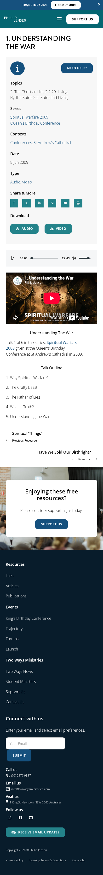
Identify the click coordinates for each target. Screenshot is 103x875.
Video (27, 182)
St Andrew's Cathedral (52, 142)
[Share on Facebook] (14, 203)
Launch (12, 649)
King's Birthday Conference (28, 618)
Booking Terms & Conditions (48, 860)
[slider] (44, 258)
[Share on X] (26, 203)
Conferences (21, 142)
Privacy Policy (14, 860)
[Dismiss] (99, 4)
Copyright (78, 860)
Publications (16, 596)
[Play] (13, 258)
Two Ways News (19, 671)
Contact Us (15, 702)
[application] (51, 258)
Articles (12, 586)
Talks (10, 575)
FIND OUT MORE (65, 5)
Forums (12, 638)
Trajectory (14, 628)
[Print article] (78, 203)
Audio (15, 182)
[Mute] (73, 258)
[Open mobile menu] (59, 19)
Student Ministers (21, 681)
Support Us (82, 19)
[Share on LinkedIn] (39, 203)
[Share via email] (65, 203)
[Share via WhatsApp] (52, 203)
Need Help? (77, 68)
